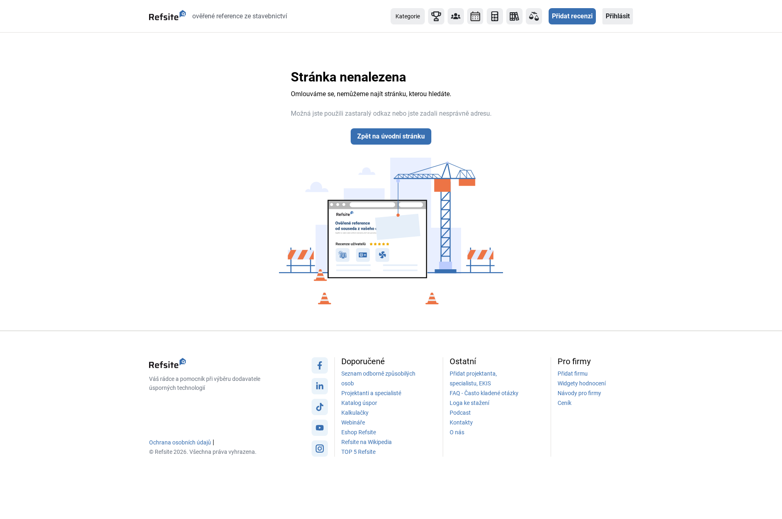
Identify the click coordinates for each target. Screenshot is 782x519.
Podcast (460, 412)
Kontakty (461, 422)
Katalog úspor (359, 403)
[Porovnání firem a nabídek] (534, 16)
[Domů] (167, 16)
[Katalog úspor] (514, 16)
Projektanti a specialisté (371, 393)
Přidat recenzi (572, 16)
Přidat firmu (573, 373)
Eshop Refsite (358, 432)
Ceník (564, 403)
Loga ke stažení (469, 403)
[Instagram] (320, 450)
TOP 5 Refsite (358, 452)
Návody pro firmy (579, 393)
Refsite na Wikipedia (366, 442)
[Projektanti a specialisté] (456, 16)
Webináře (353, 422)
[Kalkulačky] (495, 16)
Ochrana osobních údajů (180, 442)
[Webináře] (475, 16)
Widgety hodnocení (582, 383)
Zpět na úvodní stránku (391, 136)
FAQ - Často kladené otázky (484, 393)
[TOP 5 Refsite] (436, 16)
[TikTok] (320, 409)
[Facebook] (320, 367)
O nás (457, 432)
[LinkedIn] (320, 388)
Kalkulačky (355, 412)
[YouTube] (320, 430)
